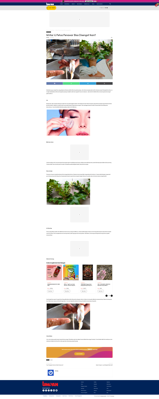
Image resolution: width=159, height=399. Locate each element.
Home (47, 30)
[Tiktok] (104, 8)
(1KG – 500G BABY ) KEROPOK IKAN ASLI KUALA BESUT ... (104, 285)
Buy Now (50, 291)
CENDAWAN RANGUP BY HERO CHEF (53, 285)
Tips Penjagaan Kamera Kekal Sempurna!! (54, 365)
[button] (110, 3)
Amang (47, 37)
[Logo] (50, 4)
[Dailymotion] (107, 8)
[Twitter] (103, 8)
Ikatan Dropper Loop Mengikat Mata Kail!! (104, 365)
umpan (51, 359)
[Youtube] (106, 8)
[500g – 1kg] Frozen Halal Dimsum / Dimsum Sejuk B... (70, 285)
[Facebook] (100, 8)
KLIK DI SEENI (79, 353)
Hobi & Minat (52, 30)
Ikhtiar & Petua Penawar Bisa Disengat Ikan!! (71, 35)
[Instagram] (101, 8)
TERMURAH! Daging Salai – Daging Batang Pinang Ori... (87, 285)
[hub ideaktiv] (113, 3)
